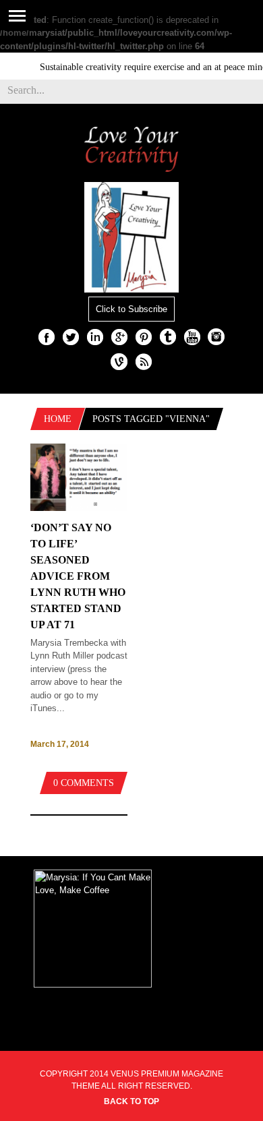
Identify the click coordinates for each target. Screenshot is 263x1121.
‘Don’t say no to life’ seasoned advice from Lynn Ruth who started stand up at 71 (77, 576)
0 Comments (83, 783)
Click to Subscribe (131, 309)
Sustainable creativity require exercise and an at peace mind (148, 67)
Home (57, 419)
